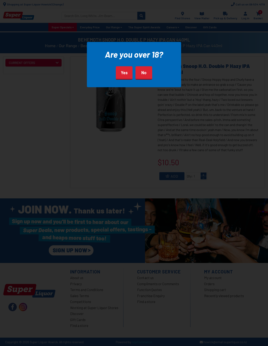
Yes (124, 72)
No (144, 72)
